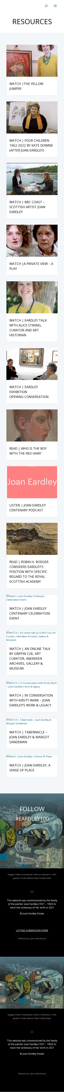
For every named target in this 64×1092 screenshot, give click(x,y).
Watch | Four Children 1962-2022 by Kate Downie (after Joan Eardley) (31, 145)
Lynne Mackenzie (37, 938)
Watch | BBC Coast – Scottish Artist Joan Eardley (27, 207)
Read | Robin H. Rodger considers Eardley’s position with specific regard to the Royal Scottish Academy (28, 571)
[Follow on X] (32, 832)
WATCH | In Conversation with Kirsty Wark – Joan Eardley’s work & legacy (31, 700)
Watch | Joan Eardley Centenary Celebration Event (29, 613)
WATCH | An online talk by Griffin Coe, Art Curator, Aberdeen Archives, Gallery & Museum (29, 658)
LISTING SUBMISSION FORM (32, 930)
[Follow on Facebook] (20, 832)
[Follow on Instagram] (44, 832)
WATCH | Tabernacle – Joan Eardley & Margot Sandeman (29, 737)
